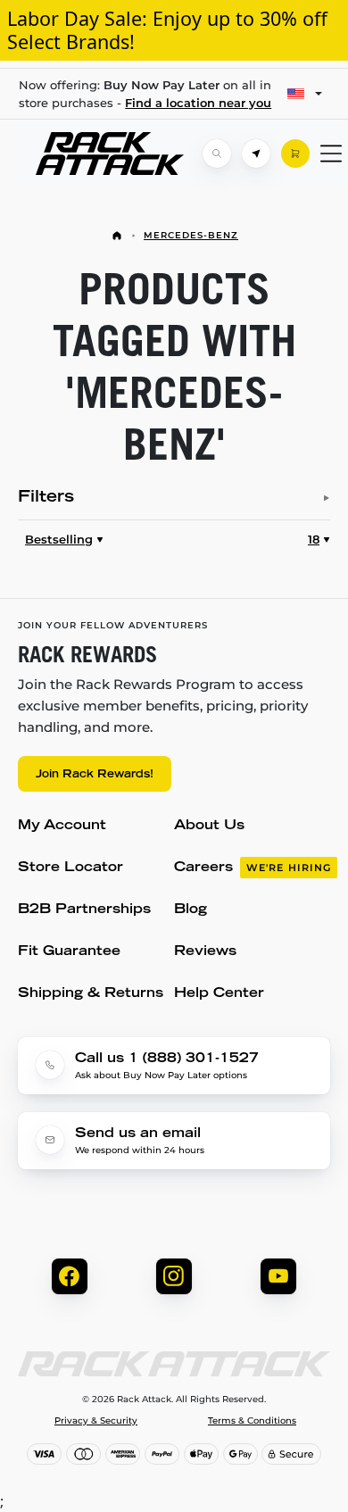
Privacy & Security (95, 1421)
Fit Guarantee (69, 952)
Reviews (205, 952)
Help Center (219, 994)
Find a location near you (198, 103)
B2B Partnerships (84, 910)
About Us (209, 826)
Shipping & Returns (90, 994)
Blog (190, 910)
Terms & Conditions (252, 1421)
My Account (62, 826)
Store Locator (70, 868)
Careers (252, 868)
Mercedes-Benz (191, 235)
